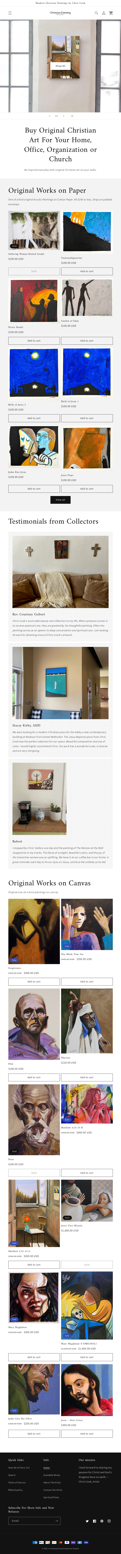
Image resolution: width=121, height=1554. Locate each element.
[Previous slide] (49, 116)
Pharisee (65, 1058)
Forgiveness (14, 968)
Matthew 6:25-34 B (72, 1127)
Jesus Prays (67, 475)
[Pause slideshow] (71, 116)
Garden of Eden (70, 321)
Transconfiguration (71, 258)
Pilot (11, 1064)
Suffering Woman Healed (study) (26, 254)
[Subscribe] (56, 1521)
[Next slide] (63, 116)
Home (46, 1467)
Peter (11, 1159)
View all (60, 499)
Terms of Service (17, 1482)
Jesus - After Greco (72, 1420)
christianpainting (55, 1548)
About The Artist (52, 1482)
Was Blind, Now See (72, 954)
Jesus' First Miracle (71, 1225)
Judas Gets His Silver (20, 1418)
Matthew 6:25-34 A (19, 1251)
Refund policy (15, 1489)
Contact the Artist (52, 1489)
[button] (10, 13)
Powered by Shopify (71, 1548)
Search (12, 1475)
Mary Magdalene (17, 1327)
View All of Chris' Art (19, 1467)
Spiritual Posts (51, 1497)
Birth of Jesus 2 (17, 405)
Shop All (60, 66)
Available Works (51, 1475)
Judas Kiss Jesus (17, 472)
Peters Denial (15, 327)
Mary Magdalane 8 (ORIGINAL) (79, 1344)
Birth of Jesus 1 (70, 401)
